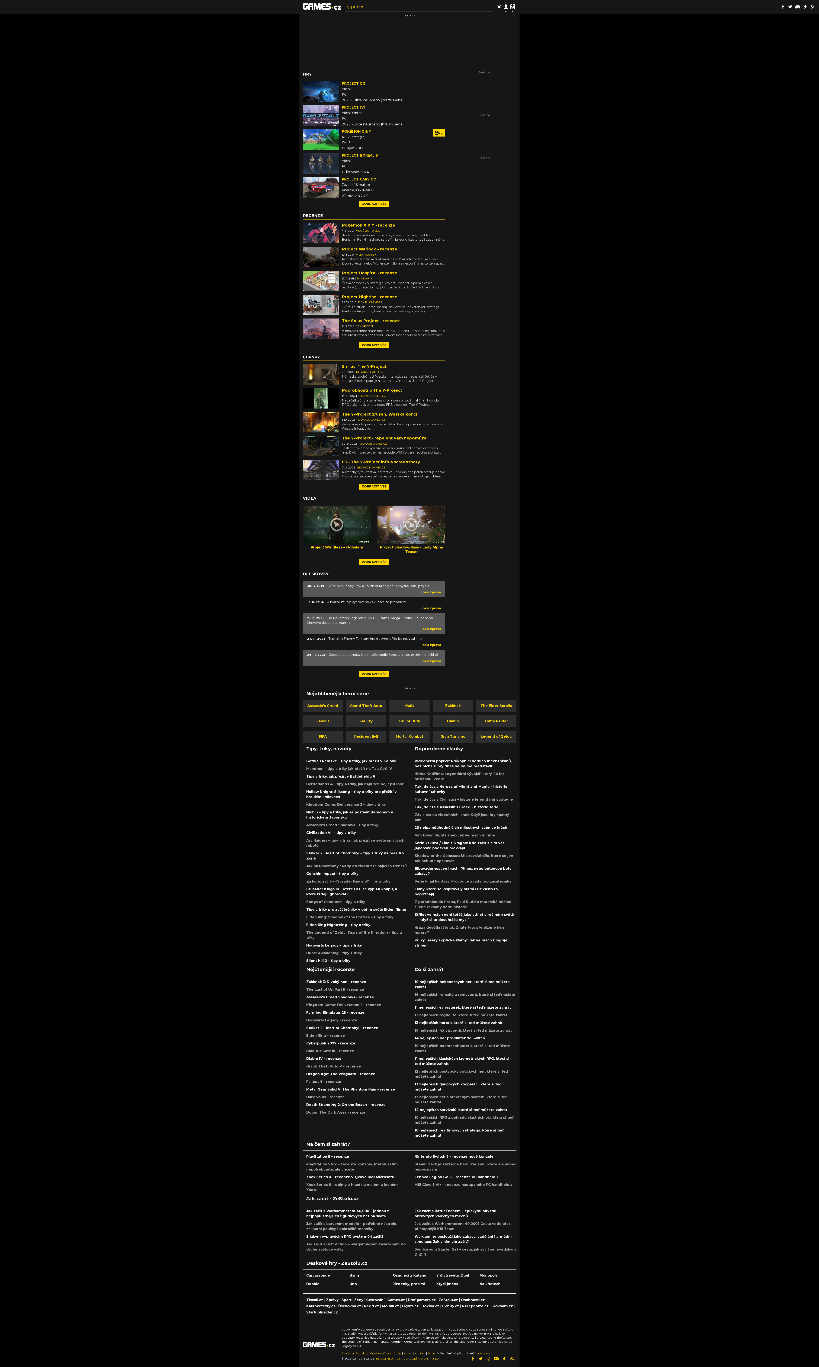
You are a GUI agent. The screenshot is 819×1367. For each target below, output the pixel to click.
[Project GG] (321, 91)
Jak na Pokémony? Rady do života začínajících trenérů (356, 866)
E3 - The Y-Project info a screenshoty (381, 462)
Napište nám (483, 1353)
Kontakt (420, 1353)
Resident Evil (366, 736)
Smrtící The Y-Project (364, 366)
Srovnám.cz (502, 1306)
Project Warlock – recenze (369, 249)
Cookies (375, 1353)
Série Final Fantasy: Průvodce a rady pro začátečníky (463, 881)
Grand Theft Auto (366, 706)
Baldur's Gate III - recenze (330, 1051)
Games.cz (396, 1300)
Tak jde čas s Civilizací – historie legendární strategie (464, 799)
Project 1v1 (353, 107)
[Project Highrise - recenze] (321, 304)
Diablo (453, 721)
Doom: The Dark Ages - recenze (335, 1112)
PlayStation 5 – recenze (327, 1157)
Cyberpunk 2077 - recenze (330, 1043)
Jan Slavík (364, 278)
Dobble (312, 1284)
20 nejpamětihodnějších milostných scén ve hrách (461, 828)
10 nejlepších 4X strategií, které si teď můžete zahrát (463, 1030)
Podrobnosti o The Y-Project (372, 390)
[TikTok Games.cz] (805, 7)
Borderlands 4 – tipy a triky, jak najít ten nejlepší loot (355, 784)
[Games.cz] (322, 7)
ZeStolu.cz (448, 1300)
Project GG (353, 83)
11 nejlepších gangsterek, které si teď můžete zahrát (463, 1007)
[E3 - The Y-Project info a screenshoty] (321, 470)
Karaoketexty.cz (320, 1306)
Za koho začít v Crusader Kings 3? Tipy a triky (348, 881)
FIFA (323, 736)
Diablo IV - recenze (323, 1059)
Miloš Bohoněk (368, 230)
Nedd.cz (371, 1306)
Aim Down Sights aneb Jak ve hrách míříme (455, 835)
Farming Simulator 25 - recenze (335, 1013)
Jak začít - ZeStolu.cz (332, 1198)
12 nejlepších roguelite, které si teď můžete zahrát (461, 1015)
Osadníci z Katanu (409, 1275)
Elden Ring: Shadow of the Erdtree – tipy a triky (350, 917)
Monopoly (489, 1275)
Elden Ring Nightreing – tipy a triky (338, 925)
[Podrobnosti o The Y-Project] (321, 398)
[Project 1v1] (321, 115)
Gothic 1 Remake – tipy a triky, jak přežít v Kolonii (351, 761)
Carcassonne (318, 1275)
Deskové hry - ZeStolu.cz (336, 1263)
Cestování (375, 1300)
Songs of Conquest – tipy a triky (335, 902)
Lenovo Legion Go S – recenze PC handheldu (456, 1177)
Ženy (358, 1300)
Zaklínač (452, 706)
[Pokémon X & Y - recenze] (321, 233)
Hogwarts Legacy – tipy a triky (334, 945)
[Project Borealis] (321, 163)
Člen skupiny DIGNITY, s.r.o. (421, 1358)
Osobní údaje (392, 1353)
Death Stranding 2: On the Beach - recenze (346, 1105)
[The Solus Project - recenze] (321, 328)
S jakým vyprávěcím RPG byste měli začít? (344, 1237)
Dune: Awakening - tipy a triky (334, 953)
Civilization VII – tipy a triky (331, 833)
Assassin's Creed (322, 706)
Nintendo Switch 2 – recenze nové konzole (454, 1157)
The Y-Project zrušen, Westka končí (379, 414)
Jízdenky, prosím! (409, 1284)
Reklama (348, 1353)
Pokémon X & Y (356, 131)
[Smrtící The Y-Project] (321, 374)
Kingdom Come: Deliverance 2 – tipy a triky (346, 805)
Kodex (408, 1353)
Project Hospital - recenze (369, 272)
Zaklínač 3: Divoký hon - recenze (336, 982)
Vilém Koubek (366, 254)
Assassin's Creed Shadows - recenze (340, 997)
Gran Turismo (452, 736)
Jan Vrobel (365, 326)
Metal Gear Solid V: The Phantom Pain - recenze (350, 1089)
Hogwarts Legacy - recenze (331, 1020)
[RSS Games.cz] (812, 7)
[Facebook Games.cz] (783, 7)
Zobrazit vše (374, 204)
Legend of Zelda (496, 736)
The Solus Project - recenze (371, 320)
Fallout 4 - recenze (323, 1082)
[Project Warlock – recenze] (321, 257)
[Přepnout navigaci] (505, 7)
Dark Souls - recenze (325, 1097)
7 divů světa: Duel (452, 1275)
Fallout (323, 721)
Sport (346, 1300)
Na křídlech (490, 1284)
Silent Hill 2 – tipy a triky (328, 961)
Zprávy (332, 1300)
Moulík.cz (390, 1306)
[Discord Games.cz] (797, 7)
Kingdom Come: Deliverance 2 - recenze (343, 1005)
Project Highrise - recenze (369, 296)
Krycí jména (447, 1284)
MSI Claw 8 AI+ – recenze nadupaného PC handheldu (463, 1185)
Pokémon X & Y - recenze (368, 225)
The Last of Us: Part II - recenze (335, 989)
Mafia (409, 706)
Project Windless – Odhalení (337, 547)
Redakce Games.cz (370, 372)
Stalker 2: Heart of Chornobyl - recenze (342, 1028)
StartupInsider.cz (322, 1312)
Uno (353, 1284)
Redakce (362, 1353)
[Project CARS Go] (321, 187)
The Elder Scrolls (496, 706)
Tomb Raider (496, 721)
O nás (431, 1353)
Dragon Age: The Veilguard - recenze (340, 1074)
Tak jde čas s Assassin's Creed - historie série (456, 807)
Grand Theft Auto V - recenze (333, 1066)
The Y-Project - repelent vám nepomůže (384, 438)
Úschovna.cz (349, 1306)
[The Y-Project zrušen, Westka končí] (321, 422)
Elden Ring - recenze (325, 1036)
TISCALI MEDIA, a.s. (388, 1358)
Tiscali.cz (314, 1300)
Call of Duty (409, 721)
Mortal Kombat (409, 736)
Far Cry (366, 721)
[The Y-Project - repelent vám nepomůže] (321, 446)
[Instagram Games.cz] (488, 1358)
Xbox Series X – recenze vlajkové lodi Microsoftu (351, 1177)
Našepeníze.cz (475, 1306)
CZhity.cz (450, 1306)
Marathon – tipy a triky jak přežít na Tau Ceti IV (349, 769)
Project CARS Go (359, 179)
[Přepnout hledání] (499, 7)
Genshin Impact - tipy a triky (332, 874)
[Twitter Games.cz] (790, 7)
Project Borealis (360, 155)
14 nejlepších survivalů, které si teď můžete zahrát (461, 1110)
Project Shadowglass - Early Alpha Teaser (411, 549)
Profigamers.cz (422, 1300)
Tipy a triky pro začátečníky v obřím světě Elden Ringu (356, 909)
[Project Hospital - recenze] (321, 281)
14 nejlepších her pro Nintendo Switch (450, 1038)
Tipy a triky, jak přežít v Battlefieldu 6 (340, 776)
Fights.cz (410, 1306)
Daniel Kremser (370, 302)
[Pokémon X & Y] (321, 139)
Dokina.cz (430, 1306)
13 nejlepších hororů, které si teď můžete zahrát (458, 1023)
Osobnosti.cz (473, 1300)
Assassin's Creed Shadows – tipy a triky (342, 825)
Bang (354, 1275)
